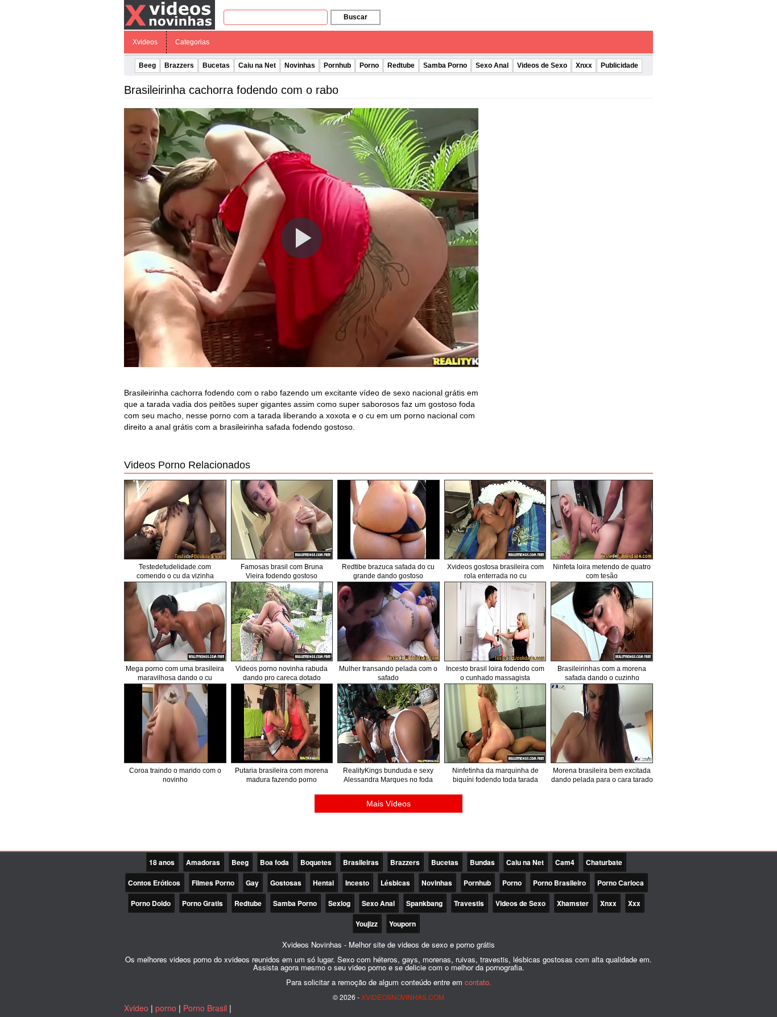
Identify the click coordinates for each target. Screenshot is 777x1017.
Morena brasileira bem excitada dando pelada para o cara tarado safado (602, 780)
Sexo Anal (492, 65)
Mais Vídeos (388, 803)
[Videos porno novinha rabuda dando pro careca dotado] (282, 621)
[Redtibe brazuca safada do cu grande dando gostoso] (388, 519)
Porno (369, 65)
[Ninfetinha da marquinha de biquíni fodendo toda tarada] (495, 723)
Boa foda (274, 862)
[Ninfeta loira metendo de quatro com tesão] (601, 519)
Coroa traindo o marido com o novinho (175, 775)
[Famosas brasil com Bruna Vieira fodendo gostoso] (282, 519)
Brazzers (179, 65)
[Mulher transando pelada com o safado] (388, 621)
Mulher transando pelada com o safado (388, 673)
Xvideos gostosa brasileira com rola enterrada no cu (495, 571)
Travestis (469, 903)
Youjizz (367, 924)
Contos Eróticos (154, 883)
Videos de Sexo (542, 65)
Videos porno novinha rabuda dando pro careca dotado (281, 673)
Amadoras (203, 862)
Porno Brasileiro (559, 883)
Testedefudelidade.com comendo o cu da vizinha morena (175, 576)
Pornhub (337, 65)
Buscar (355, 17)
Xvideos (145, 42)
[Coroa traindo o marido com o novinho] (175, 723)
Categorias (192, 42)
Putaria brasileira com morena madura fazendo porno (281, 775)
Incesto (357, 883)
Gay (252, 883)
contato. (478, 982)
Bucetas (216, 65)
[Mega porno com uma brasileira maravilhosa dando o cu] (175, 621)
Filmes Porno (213, 883)
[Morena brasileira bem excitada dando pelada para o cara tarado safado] (601, 723)
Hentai (323, 883)
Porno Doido (151, 903)
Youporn (402, 924)
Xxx (634, 903)
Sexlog (339, 903)
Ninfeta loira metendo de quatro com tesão (602, 571)
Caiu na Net (257, 65)
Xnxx (584, 65)
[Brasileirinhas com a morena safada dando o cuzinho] (601, 621)
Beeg (147, 65)
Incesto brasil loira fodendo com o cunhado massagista (495, 673)
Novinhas (299, 65)
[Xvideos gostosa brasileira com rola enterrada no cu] (495, 519)
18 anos (162, 862)
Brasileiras (361, 862)
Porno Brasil (205, 1008)
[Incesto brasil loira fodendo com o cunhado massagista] (495, 621)
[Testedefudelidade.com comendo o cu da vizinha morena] (175, 519)
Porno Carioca (620, 883)
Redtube (401, 65)
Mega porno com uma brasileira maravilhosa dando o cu (175, 673)
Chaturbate (604, 862)
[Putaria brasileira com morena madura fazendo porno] (282, 723)
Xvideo (136, 1008)
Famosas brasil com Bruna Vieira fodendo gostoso (282, 571)
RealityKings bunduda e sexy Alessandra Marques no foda (388, 775)
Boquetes (316, 862)
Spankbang (424, 903)
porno (165, 1008)
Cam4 (565, 862)
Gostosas (285, 883)
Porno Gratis (202, 903)
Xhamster (573, 903)
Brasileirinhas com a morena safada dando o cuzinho (601, 673)
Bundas (482, 862)
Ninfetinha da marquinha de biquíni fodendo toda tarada (495, 775)
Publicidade (619, 65)
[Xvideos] (169, 14)
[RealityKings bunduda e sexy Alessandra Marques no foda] (388, 723)
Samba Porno (445, 65)
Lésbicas (395, 883)
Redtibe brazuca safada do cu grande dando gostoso (388, 571)
